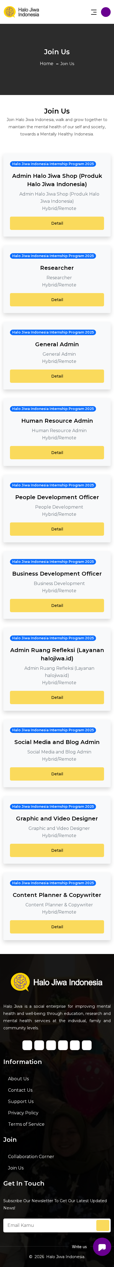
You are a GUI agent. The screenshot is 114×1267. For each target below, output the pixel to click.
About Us (18, 1078)
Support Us (20, 1101)
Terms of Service (26, 1124)
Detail (57, 223)
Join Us (16, 1168)
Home (46, 63)
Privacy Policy (23, 1112)
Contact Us (20, 1090)
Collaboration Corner (31, 1156)
